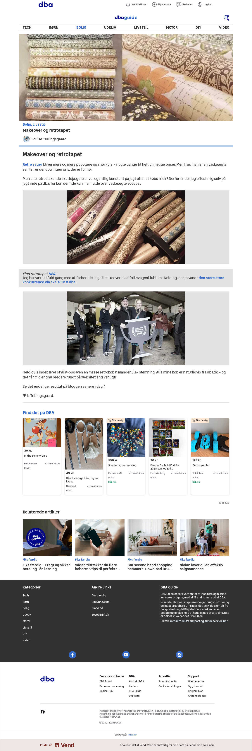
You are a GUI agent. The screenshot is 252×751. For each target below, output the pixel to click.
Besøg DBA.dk (100, 614)
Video (224, 27)
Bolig (81, 27)
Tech (27, 27)
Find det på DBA (38, 412)
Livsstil (141, 27)
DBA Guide (126, 18)
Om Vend (97, 608)
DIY (198, 27)
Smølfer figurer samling (122, 465)
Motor (172, 27)
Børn (53, 27)
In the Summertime (35, 456)
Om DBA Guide (101, 602)
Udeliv (110, 27)
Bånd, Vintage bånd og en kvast (82, 479)
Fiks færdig (99, 595)
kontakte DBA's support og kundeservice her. (199, 621)
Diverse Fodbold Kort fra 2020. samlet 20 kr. (164, 466)
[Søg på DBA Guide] (226, 18)
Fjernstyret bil (200, 465)
